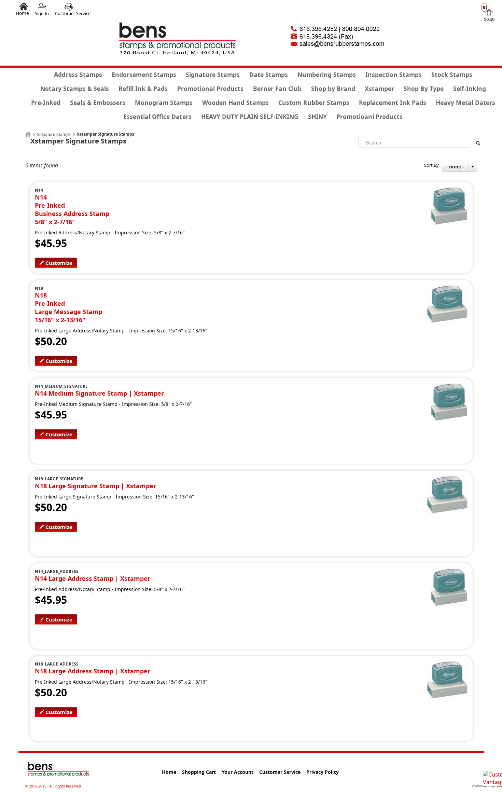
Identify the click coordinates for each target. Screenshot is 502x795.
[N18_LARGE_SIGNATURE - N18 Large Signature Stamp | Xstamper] (447, 479)
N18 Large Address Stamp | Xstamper (92, 671)
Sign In (42, 13)
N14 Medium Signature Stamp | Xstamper (99, 393)
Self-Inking (469, 88)
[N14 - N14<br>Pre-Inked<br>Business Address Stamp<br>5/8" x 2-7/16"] (449, 191)
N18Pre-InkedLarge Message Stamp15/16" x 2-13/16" (68, 307)
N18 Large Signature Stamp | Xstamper (95, 486)
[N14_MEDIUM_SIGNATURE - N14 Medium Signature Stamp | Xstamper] (449, 387)
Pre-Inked (45, 102)
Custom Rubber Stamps (313, 102)
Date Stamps (268, 74)
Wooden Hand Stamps (235, 102)
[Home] (28, 134)
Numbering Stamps (326, 74)
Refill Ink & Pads (143, 88)
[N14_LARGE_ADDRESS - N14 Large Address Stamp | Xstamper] (449, 572)
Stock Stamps (451, 74)
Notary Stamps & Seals (74, 88)
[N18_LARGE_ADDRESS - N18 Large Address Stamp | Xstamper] (447, 665)
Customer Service (72, 13)
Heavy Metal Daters (465, 102)
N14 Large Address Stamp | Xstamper (92, 578)
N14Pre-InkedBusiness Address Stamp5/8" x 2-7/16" (72, 209)
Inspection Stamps (393, 74)
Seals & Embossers (97, 102)
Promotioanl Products (369, 116)
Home (22, 13)
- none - (455, 166)
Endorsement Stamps (144, 74)
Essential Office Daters (157, 116)
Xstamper (379, 88)
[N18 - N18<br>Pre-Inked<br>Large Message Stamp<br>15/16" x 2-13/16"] (447, 289)
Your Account (237, 772)
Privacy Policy (322, 772)
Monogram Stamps (164, 102)
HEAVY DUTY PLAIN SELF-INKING (249, 116)
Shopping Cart (199, 772)
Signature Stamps (213, 74)
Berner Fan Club (277, 88)
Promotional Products (210, 88)
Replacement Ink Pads (392, 102)
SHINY (317, 116)
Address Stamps (78, 74)
